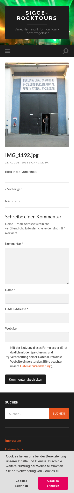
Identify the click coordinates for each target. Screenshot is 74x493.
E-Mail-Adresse (16, 309)
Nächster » (12, 201)
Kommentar (14, 243)
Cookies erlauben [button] (53, 483)
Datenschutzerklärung (35, 366)
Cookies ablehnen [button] (21, 483)
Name (10, 290)
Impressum (13, 440)
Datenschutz (14, 449)
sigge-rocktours (37, 15)
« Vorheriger (13, 189)
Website (11, 328)
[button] (61, 471)
